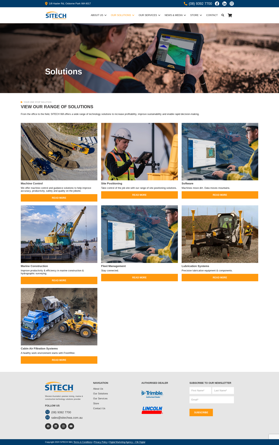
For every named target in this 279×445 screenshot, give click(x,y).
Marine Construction (34, 266)
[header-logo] (55, 15)
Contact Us (99, 408)
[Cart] (230, 15)
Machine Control (32, 183)
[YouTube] (71, 426)
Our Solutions (100, 393)
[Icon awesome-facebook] (217, 3)
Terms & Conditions (83, 442)
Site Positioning (111, 183)
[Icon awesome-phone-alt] (185, 3)
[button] (223, 15)
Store (96, 403)
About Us (98, 388)
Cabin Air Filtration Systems (39, 348)
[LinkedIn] (56, 426)
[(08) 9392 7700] (48, 412)
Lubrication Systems (195, 266)
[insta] (232, 3)
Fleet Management (113, 266)
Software (187, 183)
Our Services (100, 398)
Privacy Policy (101, 442)
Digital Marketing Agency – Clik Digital (127, 442)
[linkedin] (224, 3)
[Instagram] (63, 426)
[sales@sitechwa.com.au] (48, 417)
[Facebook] (48, 426)
